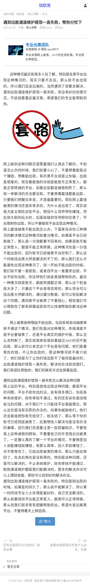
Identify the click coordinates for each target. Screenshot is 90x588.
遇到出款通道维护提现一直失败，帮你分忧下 (42, 22)
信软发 (45, 5)
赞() (47, 521)
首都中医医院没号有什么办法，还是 (68, 547)
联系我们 (39, 580)
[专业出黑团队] (16, 50)
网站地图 (50, 580)
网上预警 (33, 14)
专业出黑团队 (37, 45)
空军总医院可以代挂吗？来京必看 (21, 547)
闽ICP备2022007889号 (69, 580)
